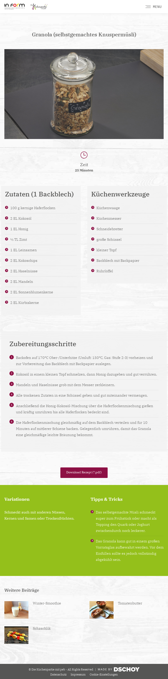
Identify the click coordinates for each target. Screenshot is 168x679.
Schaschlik (42, 628)
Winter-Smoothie (47, 603)
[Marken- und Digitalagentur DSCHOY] (119, 670)
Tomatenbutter (130, 603)
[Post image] (16, 610)
